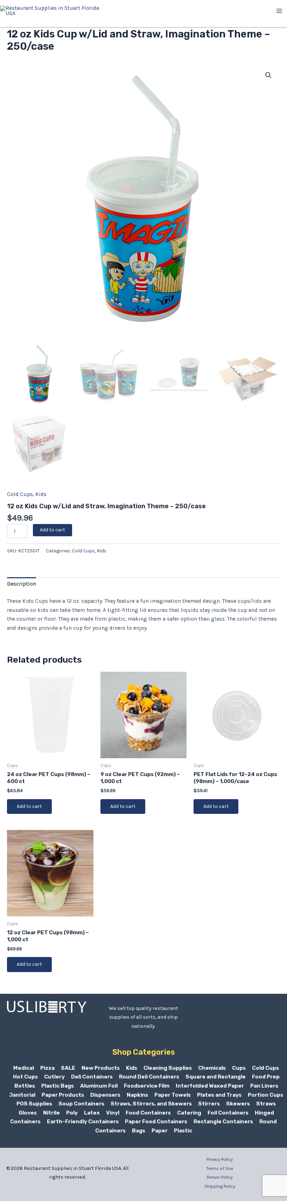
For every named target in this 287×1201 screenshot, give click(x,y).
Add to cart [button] (29, 806)
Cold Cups (20, 494)
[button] (268, 75)
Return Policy (220, 1177)
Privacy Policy (219, 1159)
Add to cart (52, 530)
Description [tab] (21, 584)
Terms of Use (219, 1168)
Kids (41, 494)
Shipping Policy (219, 1186)
